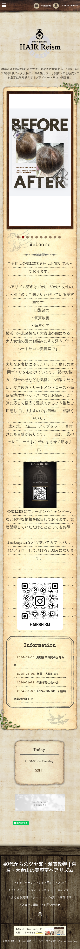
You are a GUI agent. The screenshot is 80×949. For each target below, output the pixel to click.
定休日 (39, 687)
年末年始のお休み (48, 599)
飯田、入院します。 (49, 590)
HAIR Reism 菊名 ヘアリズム (31, 858)
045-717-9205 (69, 6)
